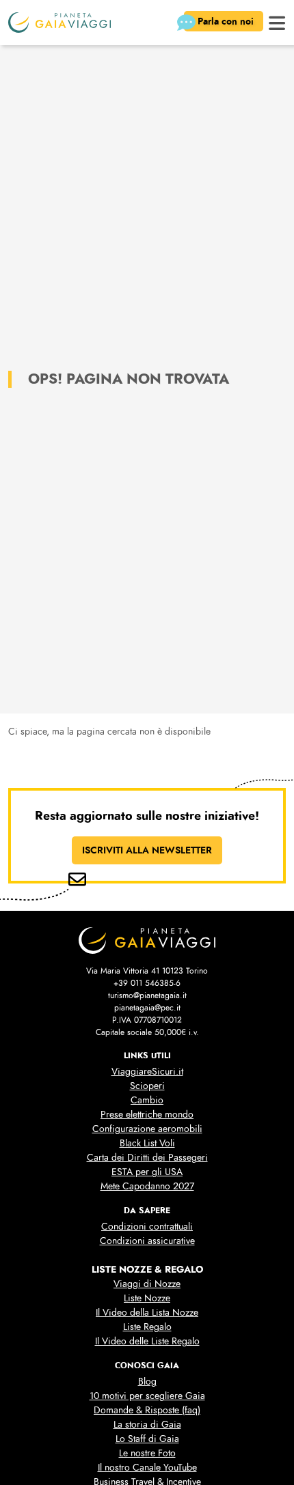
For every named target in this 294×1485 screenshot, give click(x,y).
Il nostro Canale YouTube (147, 1467)
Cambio (147, 1100)
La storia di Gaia (147, 1424)
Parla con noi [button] (227, 21)
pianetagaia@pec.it (147, 1007)
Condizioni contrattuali (147, 1226)
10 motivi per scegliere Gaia (147, 1395)
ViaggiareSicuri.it (147, 1071)
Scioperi (147, 1085)
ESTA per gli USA (147, 1171)
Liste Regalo (147, 1326)
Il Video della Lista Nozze (147, 1312)
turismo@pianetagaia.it (147, 995)
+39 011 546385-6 (147, 983)
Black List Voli (147, 1143)
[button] (277, 21)
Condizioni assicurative (147, 1240)
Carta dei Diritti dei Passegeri (147, 1157)
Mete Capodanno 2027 (147, 1186)
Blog (147, 1381)
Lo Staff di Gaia (147, 1438)
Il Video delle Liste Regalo (147, 1341)
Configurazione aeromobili (147, 1128)
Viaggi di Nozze (147, 1283)
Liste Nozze (147, 1298)
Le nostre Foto (147, 1453)
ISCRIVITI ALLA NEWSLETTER (147, 850)
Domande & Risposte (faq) (147, 1410)
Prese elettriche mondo (147, 1114)
